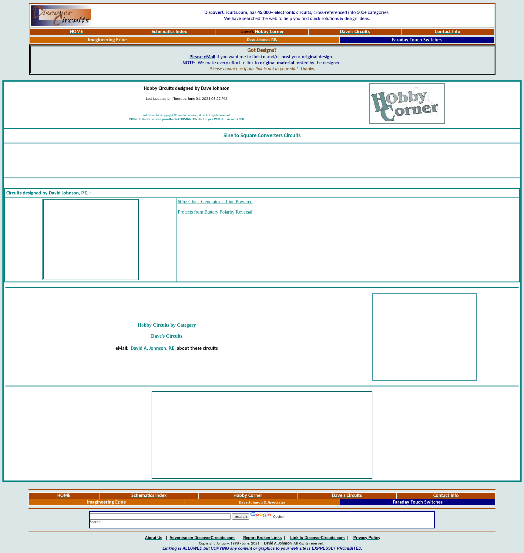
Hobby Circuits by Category (167, 325)
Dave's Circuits (166, 336)
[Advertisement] (262, 160)
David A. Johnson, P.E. (153, 348)
